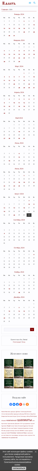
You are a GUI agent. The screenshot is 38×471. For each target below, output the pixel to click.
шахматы (24, 419)
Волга (28, 414)
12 (4, 54)
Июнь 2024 (19, 143)
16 (9, 28)
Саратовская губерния (13, 423)
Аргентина (4, 423)
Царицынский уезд (19, 414)
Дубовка (18, 411)
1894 (25, 414)
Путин (16, 426)
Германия (20, 428)
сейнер (28, 416)
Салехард (23, 416)
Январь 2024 (19, 14)
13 (9, 54)
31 (14, 35)
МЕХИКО (22, 430)
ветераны (21, 435)
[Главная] (9, 3)
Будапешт (25, 426)
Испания (20, 426)
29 (19, 61)
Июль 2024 (19, 169)
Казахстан (8, 435)
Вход (23, 342)
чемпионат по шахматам (9, 437)
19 (24, 28)
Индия (9, 426)
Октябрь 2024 (19, 248)
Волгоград (33, 416)
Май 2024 (19, 118)
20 (14, 84)
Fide (34, 435)
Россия (9, 428)
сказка (26, 430)
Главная (4, 9)
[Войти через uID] (10, 404)
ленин (12, 426)
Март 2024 (19, 66)
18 (19, 28)
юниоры (12, 430)
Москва (3, 430)
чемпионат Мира (22, 433)
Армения (3, 433)
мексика (17, 430)
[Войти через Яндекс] (20, 404)
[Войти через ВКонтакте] (14, 404)
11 (34, 51)
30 (9, 35)
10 (34, 77)
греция (8, 430)
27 (4, 138)
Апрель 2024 (19, 92)
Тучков (18, 416)
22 (19, 58)
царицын (13, 411)
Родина (15, 428)
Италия (3, 420)
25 (19, 186)
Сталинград (23, 411)
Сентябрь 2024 (19, 220)
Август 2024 (19, 194)
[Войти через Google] (24, 404)
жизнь (26, 435)
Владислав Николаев (6, 416)
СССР (21, 423)
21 (14, 58)
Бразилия (25, 428)
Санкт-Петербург (11, 433)
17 (14, 28)
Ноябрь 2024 (19, 272)
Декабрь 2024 (19, 297)
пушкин (30, 430)
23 (24, 58)
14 (34, 25)
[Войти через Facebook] (17, 404)
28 (34, 32)
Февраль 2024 (19, 40)
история (31, 428)
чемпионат (11, 420)
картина (30, 435)
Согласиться (19, 468)
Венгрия (31, 426)
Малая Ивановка (5, 411)
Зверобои (33, 414)
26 (24, 32)
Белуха (14, 416)
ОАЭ (33, 420)
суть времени (26, 423)
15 (4, 28)
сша (12, 428)
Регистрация (17, 342)
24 (14, 186)
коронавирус (14, 435)
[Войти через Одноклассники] (27, 404)
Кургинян (3, 428)
